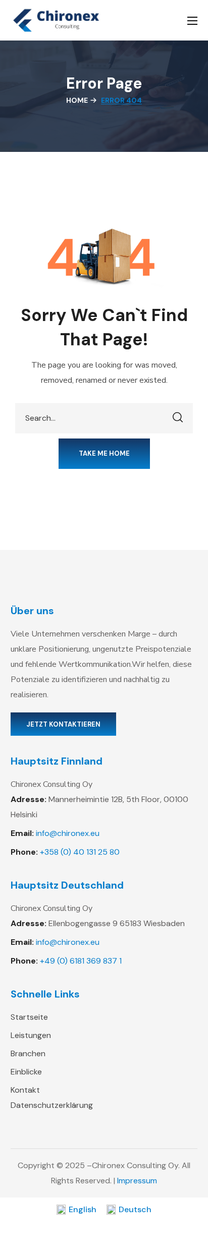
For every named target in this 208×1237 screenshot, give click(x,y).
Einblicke (26, 1071)
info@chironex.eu (67, 833)
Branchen (28, 1053)
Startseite (29, 1017)
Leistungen (31, 1035)
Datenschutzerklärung (52, 1105)
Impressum (137, 1180)
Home (77, 100)
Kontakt (25, 1090)
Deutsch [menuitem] (135, 1209)
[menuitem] (76, 1210)
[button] (104, 453)
